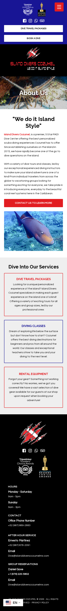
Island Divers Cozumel (17, 134)
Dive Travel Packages (33, 28)
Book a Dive (33, 38)
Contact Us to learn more (33, 203)
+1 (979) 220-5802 (18, 574)
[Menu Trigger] (59, 6)
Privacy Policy (40, 602)
